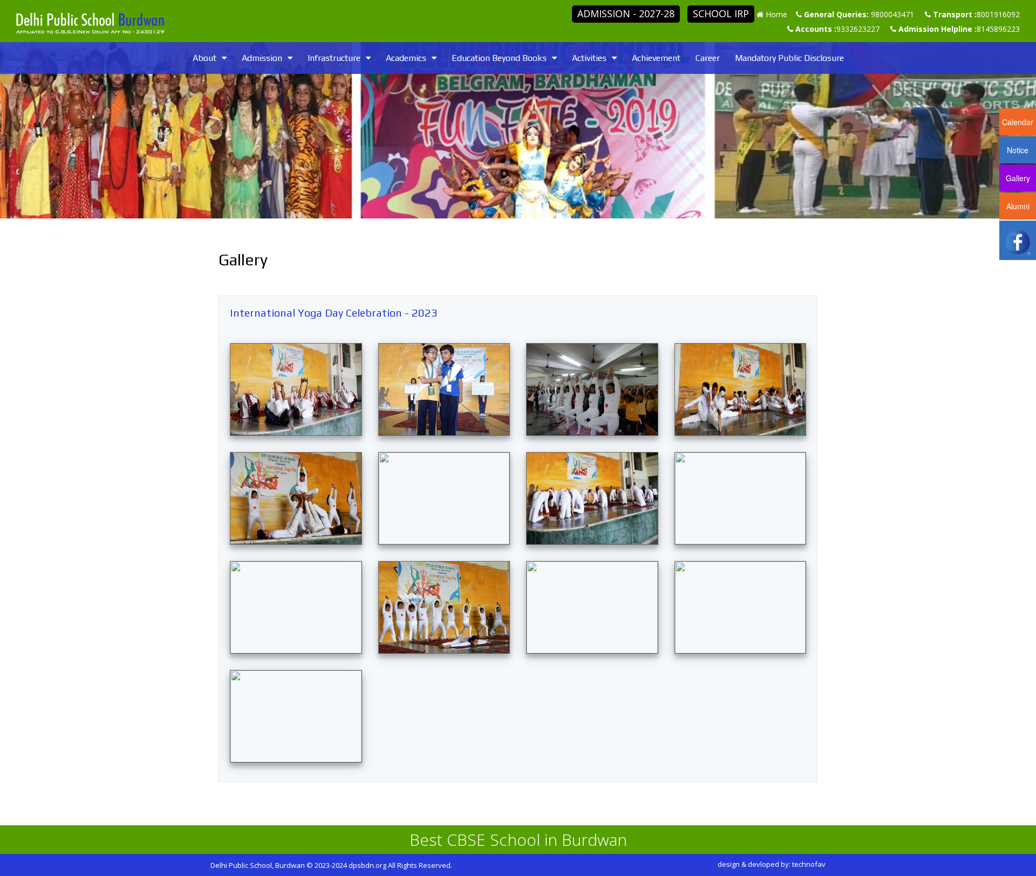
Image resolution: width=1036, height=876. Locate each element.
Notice (1017, 150)
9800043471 (892, 14)
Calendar (1017, 122)
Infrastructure (334, 58)
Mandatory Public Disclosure (789, 58)
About (204, 58)
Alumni (1018, 206)
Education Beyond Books (499, 58)
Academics (406, 58)
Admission (262, 58)
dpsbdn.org (367, 865)
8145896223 (998, 29)
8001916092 (998, 14)
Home (776, 14)
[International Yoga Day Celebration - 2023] (296, 389)
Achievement (656, 58)
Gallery (1018, 178)
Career (708, 58)
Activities (589, 58)
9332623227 (858, 29)
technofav (809, 864)
